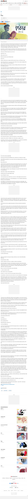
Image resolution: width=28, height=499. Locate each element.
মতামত (12, 3)
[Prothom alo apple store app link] (16, 488)
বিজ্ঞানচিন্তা (11, 478)
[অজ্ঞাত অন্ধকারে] (22, 452)
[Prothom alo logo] (14, 476)
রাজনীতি (6, 3)
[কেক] (22, 436)
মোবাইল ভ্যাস (13, 479)
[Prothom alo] (4, 1)
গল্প (1, 11)
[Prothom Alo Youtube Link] (16, 483)
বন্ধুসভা (17, 478)
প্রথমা (24, 478)
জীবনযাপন (20, 3)
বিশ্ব (8, 3)
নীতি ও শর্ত (15, 490)
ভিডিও (22, 3)
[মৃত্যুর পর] (22, 411)
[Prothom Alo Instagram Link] (14, 483)
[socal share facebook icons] (1, 22)
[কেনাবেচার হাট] (22, 460)
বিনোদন (16, 3)
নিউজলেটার (22, 490)
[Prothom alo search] (23, 1)
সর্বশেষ (1, 3)
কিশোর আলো (7, 478)
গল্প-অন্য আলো (5, 390)
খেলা (13, 3)
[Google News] (17, 483)
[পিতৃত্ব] (22, 444)
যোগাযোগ (19, 490)
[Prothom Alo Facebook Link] (10, 483)
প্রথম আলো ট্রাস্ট (14, 478)
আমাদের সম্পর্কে (5, 490)
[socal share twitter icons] (3, 22)
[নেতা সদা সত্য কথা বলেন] (22, 428)
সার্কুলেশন (12, 490)
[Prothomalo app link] (11, 488)
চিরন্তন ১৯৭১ (19, 478)
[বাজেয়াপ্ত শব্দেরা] (22, 419)
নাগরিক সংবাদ (3, 478)
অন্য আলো (10, 390)
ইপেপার (22, 478)
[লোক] (22, 468)
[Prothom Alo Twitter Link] (12, 483)
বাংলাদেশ (4, 3)
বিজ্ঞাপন (9, 490)
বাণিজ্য (10, 3)
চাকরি (18, 3)
